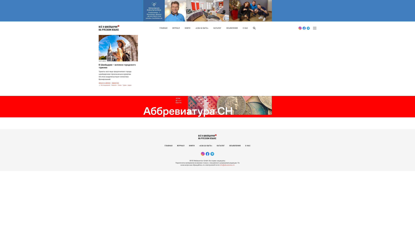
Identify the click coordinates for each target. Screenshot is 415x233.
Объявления (232, 28)
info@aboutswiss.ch (227, 165)
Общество (115, 83)
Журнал (176, 28)
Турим (124, 85)
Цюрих (130, 85)
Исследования (105, 85)
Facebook (304, 28)
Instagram (300, 28)
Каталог (217, 28)
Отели (119, 85)
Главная (163, 28)
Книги (187, 28)
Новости (114, 85)
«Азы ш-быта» (201, 28)
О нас (245, 28)
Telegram (308, 28)
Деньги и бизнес (104, 83)
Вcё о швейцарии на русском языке (109, 28)
